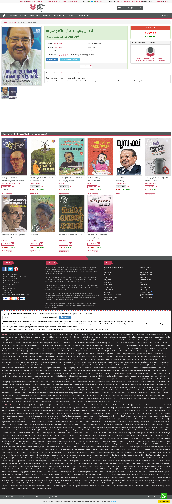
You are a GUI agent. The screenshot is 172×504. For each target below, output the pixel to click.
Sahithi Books (46, 387)
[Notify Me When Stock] (41, 186)
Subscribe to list (65, 317)
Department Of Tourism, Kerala (155, 345)
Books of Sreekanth (30, 449)
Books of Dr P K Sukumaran (55, 419)
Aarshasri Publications (66, 334)
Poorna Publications (103, 382)
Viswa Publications (143, 398)
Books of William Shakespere (149, 438)
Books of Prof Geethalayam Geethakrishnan (155, 458)
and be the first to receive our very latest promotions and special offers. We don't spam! (47, 314)
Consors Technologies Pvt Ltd (47, 497)
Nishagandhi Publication (67, 376)
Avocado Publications (119, 337)
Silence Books (52, 390)
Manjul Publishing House (77, 370)
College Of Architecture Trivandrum (52, 345)
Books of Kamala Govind (49, 438)
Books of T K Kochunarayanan (56, 486)
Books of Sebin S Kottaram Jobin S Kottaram (61, 441)
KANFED (77, 362)
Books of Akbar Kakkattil (81, 410)
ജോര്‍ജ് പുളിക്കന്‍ (93, 181)
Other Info (76, 73)
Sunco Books (105, 393)
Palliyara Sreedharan (70, 379)
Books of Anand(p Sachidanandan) (139, 422)
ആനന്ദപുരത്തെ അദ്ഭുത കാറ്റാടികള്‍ (45, 178)
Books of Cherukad (71, 447)
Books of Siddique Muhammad (40, 455)
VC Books (15, 398)
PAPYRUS (146, 379)
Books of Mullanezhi (135, 455)
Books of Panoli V (42, 433)
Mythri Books (90, 373)
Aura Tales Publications (73, 337)
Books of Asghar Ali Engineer (83, 469)
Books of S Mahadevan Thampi (97, 455)
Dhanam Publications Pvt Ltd (24, 348)
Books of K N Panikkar (100, 463)
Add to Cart (84, 66)
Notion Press (122, 376)
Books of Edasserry (105, 472)
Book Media (142, 340)
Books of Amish (118, 472)
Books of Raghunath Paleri (25, 433)
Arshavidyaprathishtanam (32, 337)
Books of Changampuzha (130, 427)
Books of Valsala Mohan (9, 466)
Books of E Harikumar (120, 483)
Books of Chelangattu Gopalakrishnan (13, 461)
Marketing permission (51, 317)
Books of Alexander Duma (55, 447)
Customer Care (92, 1)
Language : (55, 47)
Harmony (4, 357)
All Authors (23, 1)
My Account (85, 15)
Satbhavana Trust (160, 387)
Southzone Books (141, 390)
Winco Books (35, 401)
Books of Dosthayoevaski (38, 444)
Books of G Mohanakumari (17, 447)
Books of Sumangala (41, 427)
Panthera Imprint (119, 379)
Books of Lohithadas (9, 469)
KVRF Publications (129, 365)
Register (160, 1)
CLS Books (35, 345)
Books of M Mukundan (17, 408)
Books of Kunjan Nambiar (162, 449)
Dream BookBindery (149, 348)
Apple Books (19, 337)
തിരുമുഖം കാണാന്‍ (9, 178)
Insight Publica (6, 359)
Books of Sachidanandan (75, 433)
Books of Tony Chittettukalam (145, 452)
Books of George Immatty (134, 480)
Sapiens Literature (136, 387)
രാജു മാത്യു (120, 181)
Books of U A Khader (145, 416)
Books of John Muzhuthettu (82, 483)
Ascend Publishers (48, 337)
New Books (46, 15)
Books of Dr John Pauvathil (52, 461)
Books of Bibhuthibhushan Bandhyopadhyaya (38, 424)
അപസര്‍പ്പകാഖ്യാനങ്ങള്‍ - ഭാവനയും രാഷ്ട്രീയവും (107, 235)
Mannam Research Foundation (110, 370)
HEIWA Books (27, 357)
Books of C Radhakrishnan (90, 408)
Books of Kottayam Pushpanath (93, 413)
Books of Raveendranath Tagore (152, 408)
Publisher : (56, 44)
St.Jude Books (77, 393)
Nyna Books (132, 376)
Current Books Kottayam (88, 345)
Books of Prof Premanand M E (35, 472)
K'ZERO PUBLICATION (21, 362)
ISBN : (94, 44)
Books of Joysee (159, 413)
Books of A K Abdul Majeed (114, 477)
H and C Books (5, 240)
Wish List (127, 1)
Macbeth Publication (99, 368)
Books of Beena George (16, 472)
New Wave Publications (41, 376)
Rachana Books (103, 384)
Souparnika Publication (126, 390)
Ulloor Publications (115, 396)
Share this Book (52, 59)
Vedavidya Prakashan (36, 398)
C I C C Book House (66, 343)
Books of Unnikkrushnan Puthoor (89, 438)
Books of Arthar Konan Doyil (149, 469)
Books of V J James (58, 455)
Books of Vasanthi (157, 441)
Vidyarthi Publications (79, 398)
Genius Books (151, 351)
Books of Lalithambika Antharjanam (95, 480)
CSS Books (75, 345)
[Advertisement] (86, 114)
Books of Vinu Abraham (152, 480)
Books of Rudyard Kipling (116, 461)
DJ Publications (99, 348)
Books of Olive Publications (160, 436)
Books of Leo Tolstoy (127, 413)
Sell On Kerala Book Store (112, 295)
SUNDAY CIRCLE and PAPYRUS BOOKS (123, 393)
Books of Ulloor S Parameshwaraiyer (157, 463)
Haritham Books (159, 354)
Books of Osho (55, 405)
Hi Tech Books (54, 357)
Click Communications (23, 345)
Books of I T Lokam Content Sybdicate (62, 427)
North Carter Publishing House (99, 376)
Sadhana (38, 387)
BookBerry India (6, 343)
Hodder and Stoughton (67, 357)
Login (168, 1)
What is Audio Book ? (146, 272)
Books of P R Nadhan (163, 466)
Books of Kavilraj (40, 466)
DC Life (125, 345)
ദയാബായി (34, 238)
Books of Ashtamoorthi (46, 449)
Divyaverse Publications (85, 348)
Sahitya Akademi (69, 387)
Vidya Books (49, 398)
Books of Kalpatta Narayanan (135, 472)
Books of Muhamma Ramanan (107, 447)
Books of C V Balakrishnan (109, 419)
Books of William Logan (112, 466)
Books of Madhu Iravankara (21, 483)
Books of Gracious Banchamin (57, 472)
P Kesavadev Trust (38, 379)
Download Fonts (145, 292)
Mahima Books (112, 368)
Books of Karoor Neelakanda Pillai (86, 449)
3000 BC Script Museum (32, 334)
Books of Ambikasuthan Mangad (41, 488)
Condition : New (92, 51)
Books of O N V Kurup (64, 410)
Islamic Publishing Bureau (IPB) (52, 359)
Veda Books (24, 398)
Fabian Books (61, 351)
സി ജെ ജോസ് (6, 238)
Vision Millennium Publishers (127, 398)
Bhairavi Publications (25, 340)
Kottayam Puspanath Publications (94, 365)
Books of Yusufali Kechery (10, 438)
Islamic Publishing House (71, 359)
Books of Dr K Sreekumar (34, 413)
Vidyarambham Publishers (62, 398)
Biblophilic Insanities (67, 340)
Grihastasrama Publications (104, 354)
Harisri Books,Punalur (145, 354)
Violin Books (112, 398)
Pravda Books (160, 382)
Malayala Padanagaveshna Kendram (144, 368)
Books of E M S (107, 436)
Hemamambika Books (40, 357)
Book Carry (132, 340)
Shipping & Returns (146, 275)
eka (25, 351)
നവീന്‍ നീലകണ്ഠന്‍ (37, 181)
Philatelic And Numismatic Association (63, 382)
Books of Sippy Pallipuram (109, 408)
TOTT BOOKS (90, 396)
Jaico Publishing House (88, 359)
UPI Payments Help (146, 297)
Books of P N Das (91, 433)
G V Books (132, 351)
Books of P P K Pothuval (21, 458)
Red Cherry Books (148, 384)
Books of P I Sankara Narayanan (42, 475)
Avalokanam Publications (103, 337)
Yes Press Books (77, 401)
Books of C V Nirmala (95, 458)
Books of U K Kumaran (105, 430)
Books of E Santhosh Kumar (18, 444)
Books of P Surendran (37, 422)
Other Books (26, 379)
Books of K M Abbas (99, 461)
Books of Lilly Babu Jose (73, 480)
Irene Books (28, 359)
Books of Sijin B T (7, 477)
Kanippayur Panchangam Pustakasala (94, 362)
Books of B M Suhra (8, 433)
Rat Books (125, 384)
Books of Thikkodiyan (136, 486)
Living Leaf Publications (52, 368)
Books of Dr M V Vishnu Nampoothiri (130, 447)
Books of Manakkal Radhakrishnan (158, 483)
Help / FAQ (143, 290)
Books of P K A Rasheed (9, 486)
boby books (113, 340)
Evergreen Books (42, 351)
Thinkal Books (25, 396)
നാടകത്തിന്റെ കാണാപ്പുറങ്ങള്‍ (13, 235)
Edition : (91, 47)
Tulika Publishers (101, 396)
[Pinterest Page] (16, 271)
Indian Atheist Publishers (123, 357)
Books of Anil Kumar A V (20, 422)
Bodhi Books (123, 340)
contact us (106, 324)
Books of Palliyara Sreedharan (72, 405)
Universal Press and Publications (132, 396)
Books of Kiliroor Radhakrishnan (129, 408)
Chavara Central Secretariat (151, 343)
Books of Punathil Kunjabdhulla (70, 408)
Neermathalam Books (16, 376)
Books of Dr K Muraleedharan (19, 488)
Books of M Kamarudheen (77, 472)
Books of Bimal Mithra (95, 466)
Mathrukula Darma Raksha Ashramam (13, 373)
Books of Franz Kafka (93, 436)
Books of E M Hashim (77, 436)
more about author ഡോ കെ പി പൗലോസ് (150, 61)
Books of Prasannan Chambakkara (59, 466)
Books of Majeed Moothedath (135, 444)
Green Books (74, 354)
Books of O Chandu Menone (27, 469)
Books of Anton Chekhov (143, 430)
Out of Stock (35, 187)
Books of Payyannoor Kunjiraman (69, 430)
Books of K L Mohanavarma (102, 483)
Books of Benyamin (112, 413)
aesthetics (150, 334)
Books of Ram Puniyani (137, 483)
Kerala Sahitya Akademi (23, 365)
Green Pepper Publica (87, 354)
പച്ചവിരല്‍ (34, 235)
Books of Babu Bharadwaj (152, 455)
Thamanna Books (13, 396)
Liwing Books (66, 368)
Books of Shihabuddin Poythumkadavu (67, 424)
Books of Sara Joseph (126, 419)
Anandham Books (7, 337)
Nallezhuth (107, 373)
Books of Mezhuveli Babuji (126, 410)
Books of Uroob (50, 413)
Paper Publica (130, 379)
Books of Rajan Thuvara (87, 447)
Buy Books (72, 15)
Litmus (41, 368)
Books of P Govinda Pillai (118, 455)
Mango (65, 370)
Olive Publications (143, 376)
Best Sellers (23, 15)
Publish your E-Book (110, 297)
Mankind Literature (92, 370)
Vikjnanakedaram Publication (97, 398)
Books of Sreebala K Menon (153, 461)
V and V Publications (151, 396)
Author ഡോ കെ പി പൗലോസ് (143, 43)
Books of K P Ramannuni (127, 441)
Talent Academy (143, 393)
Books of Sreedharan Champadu (93, 477)
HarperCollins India (15, 357)
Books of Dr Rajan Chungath (38, 436)
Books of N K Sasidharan (68, 438)
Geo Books (161, 351)
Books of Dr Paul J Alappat (36, 447)
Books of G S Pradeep (79, 466)
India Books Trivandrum (105, 357)
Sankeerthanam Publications (119, 387)
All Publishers (31, 1)
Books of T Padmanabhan (148, 427)
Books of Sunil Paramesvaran (30, 438)
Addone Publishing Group (114, 334)
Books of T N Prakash (122, 436)
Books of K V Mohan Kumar (108, 433)
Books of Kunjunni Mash (55, 480)
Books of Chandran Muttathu (98, 475)
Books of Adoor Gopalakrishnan (88, 441)
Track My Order (109, 287)
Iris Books (36, 359)
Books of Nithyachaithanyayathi (13, 419)
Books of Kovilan (89, 416)
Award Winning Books (21, 405)
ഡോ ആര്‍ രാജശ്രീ (94, 238)
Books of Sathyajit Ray (38, 458)
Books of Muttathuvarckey (110, 438)
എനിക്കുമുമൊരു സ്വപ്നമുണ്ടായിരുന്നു (74, 178)
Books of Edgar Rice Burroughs (94, 444)
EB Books (4, 351)
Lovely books (87, 368)
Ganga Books (141, 351)
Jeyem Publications (133, 359)
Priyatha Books (38, 384)
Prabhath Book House (119, 382)
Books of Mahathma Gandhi (134, 463)
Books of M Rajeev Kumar (154, 486)
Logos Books (91, 240)
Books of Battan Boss (50, 416)
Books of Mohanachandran (18, 436)
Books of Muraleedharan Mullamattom (98, 422)
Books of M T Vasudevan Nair (94, 405)
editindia (12, 351)
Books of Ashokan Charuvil (160, 422)
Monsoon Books (68, 373)
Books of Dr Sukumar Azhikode (11, 424)
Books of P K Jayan (17, 480)
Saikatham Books (82, 387)
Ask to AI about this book (69, 59)
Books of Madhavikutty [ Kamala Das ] (119, 405)
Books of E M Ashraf (97, 486)
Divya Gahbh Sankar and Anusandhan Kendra (61, 348)
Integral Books (17, 359)
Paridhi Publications (157, 379)
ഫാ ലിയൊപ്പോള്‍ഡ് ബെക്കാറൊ (12, 181)
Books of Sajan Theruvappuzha (51, 452)
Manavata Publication (42, 370)
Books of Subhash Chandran (34, 419)
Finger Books (83, 351)
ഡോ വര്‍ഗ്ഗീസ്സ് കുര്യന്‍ (66, 181)
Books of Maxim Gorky (110, 458)
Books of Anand (68, 461)
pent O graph (45, 382)
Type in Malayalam (146, 295)
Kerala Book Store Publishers (134, 362)
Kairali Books (34, 362)
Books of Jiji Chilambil (117, 463)
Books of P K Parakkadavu (129, 438)
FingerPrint (93, 351)
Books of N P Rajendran (147, 475)
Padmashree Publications (54, 379)
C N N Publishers (79, 343)
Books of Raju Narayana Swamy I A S (69, 413)
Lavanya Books (153, 365)
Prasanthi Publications (147, 382)
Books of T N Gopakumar (47, 430)
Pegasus (10, 382)
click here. (5, 327)
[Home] (4, 15)
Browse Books (35, 15)
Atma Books (60, 337)
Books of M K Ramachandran (76, 458)
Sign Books (29, 390)
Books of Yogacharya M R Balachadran (67, 477)
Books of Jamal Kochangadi (59, 436)
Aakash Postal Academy (49, 334)
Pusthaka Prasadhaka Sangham (62, 384)
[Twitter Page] (10, 271)
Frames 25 (123, 351)
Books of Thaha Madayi (83, 461)
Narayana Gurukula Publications (123, 373)
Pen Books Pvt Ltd (20, 382)
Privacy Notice (144, 277)
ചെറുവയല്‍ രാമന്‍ (65, 238)
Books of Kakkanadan (142, 424)
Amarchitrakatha (160, 334)
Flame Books (102, 351)
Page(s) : (52, 51)
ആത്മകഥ (12, 22)
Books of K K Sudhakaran (162, 416)
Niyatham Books (81, 376)
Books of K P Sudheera (116, 480)
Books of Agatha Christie (144, 413)
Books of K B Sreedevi (53, 422)
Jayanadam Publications (104, 359)
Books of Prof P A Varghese (124, 424)
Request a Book (66, 1)
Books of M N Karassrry (57, 433)
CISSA (13, 345)
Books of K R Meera (119, 422)
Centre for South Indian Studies (130, 343)
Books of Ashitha (154, 410)
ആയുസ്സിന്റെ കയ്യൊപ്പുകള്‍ (69, 31)
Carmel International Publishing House (12, 183)
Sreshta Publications (36, 183)
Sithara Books (62, 390)
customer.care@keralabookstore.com (16, 294)
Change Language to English (113, 267)
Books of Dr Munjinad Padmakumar (75, 452)
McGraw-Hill (57, 373)
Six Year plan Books (75, 390)
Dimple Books (40, 348)
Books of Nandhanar (128, 449)
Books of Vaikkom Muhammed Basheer (146, 405)
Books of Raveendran (106, 424)
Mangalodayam (56, 370)
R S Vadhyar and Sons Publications (85, 384)
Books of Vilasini (32, 430)
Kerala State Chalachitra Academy (43, 365)
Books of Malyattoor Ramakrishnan (13, 430)
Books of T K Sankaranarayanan (60, 483)
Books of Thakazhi (52, 408)
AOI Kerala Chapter (16, 334)
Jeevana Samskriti (120, 359)
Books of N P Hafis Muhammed (127, 469)
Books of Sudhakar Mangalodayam (71, 416)
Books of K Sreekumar (26, 466)
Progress (47, 384)
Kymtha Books (142, 365)
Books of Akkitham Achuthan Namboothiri (107, 427)
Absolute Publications (81, 334)
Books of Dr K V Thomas (15, 449)
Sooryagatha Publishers (99, 390)
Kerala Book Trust (151, 362)
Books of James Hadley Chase (23, 427)
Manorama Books (121, 183)
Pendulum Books (33, 382)
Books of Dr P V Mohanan (74, 444)
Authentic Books (87, 337)
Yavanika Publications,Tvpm (62, 401)
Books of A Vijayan (143, 441)
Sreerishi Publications (156, 390)
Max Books (31, 373)
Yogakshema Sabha (91, 401)
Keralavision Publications (64, 365)
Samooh (105, 387)
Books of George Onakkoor (56, 458)
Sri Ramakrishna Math (18, 393)
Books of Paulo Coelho (56, 444)
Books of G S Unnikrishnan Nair (35, 480)
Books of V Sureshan (45, 469)
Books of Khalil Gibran (48, 410)
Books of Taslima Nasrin (90, 424)
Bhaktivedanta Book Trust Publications (46, 340)
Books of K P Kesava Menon (128, 416)
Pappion (139, 379)
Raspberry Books (114, 384)
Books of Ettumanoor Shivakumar (28, 410)
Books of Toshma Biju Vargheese (109, 449)
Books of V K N (142, 410)
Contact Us (75, 1)
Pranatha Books (133, 382)
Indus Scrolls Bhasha (160, 357)
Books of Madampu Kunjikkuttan (130, 433)
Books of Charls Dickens (11, 452)
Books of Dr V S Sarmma (154, 444)
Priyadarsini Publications (23, 384)
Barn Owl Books (159, 337)
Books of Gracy (92, 472)
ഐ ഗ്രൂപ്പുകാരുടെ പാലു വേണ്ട (157, 178)
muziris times (79, 373)
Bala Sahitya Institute (145, 337)
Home (5, 22)
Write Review (65, 73)
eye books (52, 351)
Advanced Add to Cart (53, 1)
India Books (92, 357)
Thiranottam (35, 396)
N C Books (99, 373)
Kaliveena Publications (66, 362)
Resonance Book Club (26, 387)
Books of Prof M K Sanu (161, 430)
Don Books (120, 348)
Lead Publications (7, 368)
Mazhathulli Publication (44, 373)
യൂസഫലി (120, 178)
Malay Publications (125, 368)
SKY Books (86, 390)
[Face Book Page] (5, 271)
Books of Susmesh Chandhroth (107, 416)
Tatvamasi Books (155, 393)
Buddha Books (53, 343)
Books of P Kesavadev (38, 441)
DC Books (62, 183)
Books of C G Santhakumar (83, 463)
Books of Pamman (110, 410)
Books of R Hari (67, 463)
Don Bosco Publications (133, 348)
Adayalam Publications (97, 334)
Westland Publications (22, 401)
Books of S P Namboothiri (146, 466)
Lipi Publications (32, 368)
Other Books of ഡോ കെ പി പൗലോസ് (150, 59)
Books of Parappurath (89, 430)
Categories (12, 15)
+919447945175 (99, 1)
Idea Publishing (82, 357)
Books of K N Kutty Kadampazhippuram (102, 452)
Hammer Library (131, 354)
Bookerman (17, 343)
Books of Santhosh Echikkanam (116, 486)
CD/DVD (115, 343)
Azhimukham (132, 337)
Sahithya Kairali (58, 387)
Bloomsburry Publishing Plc (84, 340)
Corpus (67, 345)
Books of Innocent (163, 475)
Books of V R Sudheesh (73, 419)
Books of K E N (60, 475)
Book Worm (159, 340)
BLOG (165, 15)
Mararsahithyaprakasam (143, 370)
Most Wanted (35, 405)
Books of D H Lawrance (27, 463)
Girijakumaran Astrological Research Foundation (17, 354)
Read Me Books (135, 384)
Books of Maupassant (129, 466)
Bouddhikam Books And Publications (35, 343)
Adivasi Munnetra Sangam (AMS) (134, 334)
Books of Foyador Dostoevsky (78, 486)
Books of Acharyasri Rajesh (35, 408)
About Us (143, 282)
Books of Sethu (164, 427)
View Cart (107, 275)
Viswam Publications (157, 398)
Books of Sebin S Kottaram (76, 455)
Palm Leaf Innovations (85, 379)
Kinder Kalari (78, 365)
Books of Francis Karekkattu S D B (30, 416)
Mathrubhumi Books (151, 183)
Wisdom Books (46, 401)
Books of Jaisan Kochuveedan (129, 458)
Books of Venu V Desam (125, 452)
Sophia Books (113, 390)
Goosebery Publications (42, 354)
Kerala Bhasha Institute (115, 362)
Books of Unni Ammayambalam (76, 475)
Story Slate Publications (91, 393)
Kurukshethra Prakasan (114, 365)
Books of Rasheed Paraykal (24, 477)
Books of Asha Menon (149, 433)
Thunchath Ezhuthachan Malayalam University (56, 396)
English (120, 1)
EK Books (20, 351)
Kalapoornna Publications (49, 362)
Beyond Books (12, 340)
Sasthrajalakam (148, 387)
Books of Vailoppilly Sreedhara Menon (147, 419)
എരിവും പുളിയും (94, 178)
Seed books (20, 390)
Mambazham (29, 370)
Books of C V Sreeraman (40, 483)
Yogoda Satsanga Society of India (110, 401)
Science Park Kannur (8, 390)
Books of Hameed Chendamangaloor (48, 463)
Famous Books (73, 351)
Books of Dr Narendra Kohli (140, 436)
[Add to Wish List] (90, 66)
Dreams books (162, 348)
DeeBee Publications (136, 345)
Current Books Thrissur (105, 345)
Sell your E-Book (109, 300)
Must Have (44, 405)
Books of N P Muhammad (64, 449)
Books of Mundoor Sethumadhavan (137, 477)
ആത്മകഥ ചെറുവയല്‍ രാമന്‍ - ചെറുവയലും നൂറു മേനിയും (82, 235)
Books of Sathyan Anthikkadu (63, 469)
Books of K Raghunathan (114, 444)
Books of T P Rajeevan (144, 449)
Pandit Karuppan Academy (103, 379)
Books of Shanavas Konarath (18, 455)
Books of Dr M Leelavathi (109, 441)
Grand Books (55, 354)
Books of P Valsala (96, 410)
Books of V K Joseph (35, 461)
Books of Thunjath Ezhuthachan (72, 422)
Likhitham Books (20, 368)
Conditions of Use (145, 280)
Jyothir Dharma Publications (150, 359)
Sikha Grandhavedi (40, 390)
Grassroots (65, 354)
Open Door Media (157, 376)
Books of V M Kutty (116, 475)
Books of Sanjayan (157, 424)
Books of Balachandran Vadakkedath (32, 486)
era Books (31, 351)
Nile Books (54, 376)
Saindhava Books (95, 387)
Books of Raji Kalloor (131, 475)
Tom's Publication (78, 396)
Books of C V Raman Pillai (44, 477)
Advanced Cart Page (146, 270)
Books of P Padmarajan (91, 419)
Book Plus (150, 340)
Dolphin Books (110, 348)
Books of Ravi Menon (84, 427)
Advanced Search (41, 1)
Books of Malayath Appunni (124, 430)
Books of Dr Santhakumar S (30, 452)
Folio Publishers (113, 351)
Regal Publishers (12, 387)
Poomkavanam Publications (86, 382)
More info (114, 501)
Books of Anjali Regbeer (22, 475)
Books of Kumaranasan (17, 413)
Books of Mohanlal (23, 441)
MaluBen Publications (17, 370)
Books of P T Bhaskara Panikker (105, 469)
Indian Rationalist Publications (142, 357)
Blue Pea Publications (101, 340)
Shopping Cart (137, 1)
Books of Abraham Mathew (156, 472)
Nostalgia (113, 376)
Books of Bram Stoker (151, 447)
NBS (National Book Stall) (143, 373)
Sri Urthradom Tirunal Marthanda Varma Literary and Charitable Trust (49, 393)
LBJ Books (163, 365)
